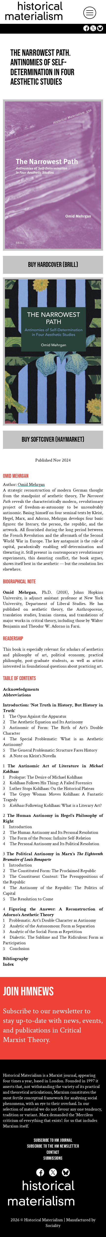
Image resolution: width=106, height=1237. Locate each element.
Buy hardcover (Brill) (53, 265)
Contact (53, 1152)
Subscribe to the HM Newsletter (53, 1146)
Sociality (53, 1225)
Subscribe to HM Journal (53, 1140)
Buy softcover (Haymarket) (53, 440)
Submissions (52, 1158)
